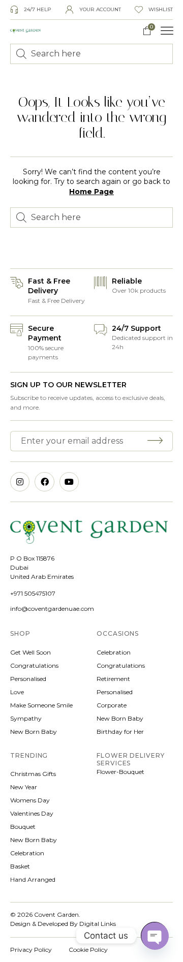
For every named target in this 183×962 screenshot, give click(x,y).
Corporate (112, 705)
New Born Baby (33, 731)
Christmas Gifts (33, 774)
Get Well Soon (30, 652)
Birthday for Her (120, 731)
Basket (20, 866)
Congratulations (34, 665)
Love (17, 692)
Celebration (114, 652)
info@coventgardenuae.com (52, 608)
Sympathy (26, 718)
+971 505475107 (32, 593)
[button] (167, 31)
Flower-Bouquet (120, 771)
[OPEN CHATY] (154, 935)
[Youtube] (69, 481)
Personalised (28, 678)
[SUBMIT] (156, 441)
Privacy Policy (31, 949)
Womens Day (30, 800)
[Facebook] (44, 481)
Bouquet (23, 826)
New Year (23, 787)
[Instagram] (19, 481)
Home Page (91, 191)
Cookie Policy (88, 949)
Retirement (113, 678)
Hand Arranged (32, 879)
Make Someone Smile (41, 705)
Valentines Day (31, 813)
